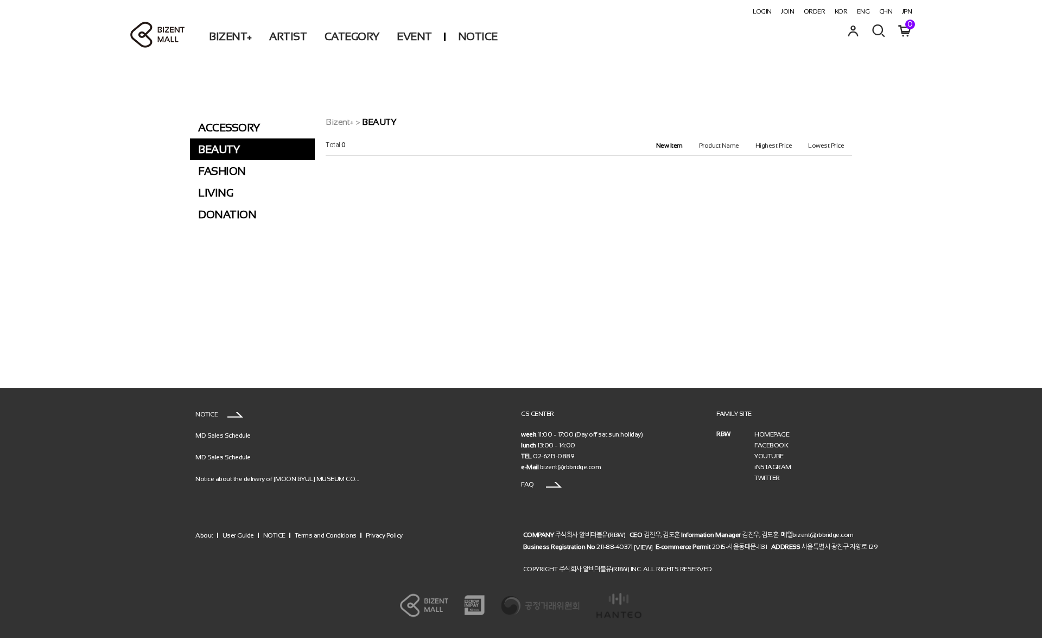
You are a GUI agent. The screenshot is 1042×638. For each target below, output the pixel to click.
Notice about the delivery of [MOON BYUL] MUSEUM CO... (277, 478)
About (204, 535)
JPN (907, 11)
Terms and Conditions (326, 535)
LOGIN (762, 11)
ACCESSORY (229, 128)
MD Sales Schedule (223, 435)
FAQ (528, 484)
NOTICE (478, 36)
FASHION (222, 171)
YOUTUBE (769, 456)
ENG (863, 11)
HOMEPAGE (771, 434)
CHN (886, 11)
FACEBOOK (771, 445)
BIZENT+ (230, 36)
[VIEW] (643, 547)
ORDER (814, 11)
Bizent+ (340, 122)
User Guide (238, 535)
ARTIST (288, 36)
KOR (841, 11)
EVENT (414, 36)
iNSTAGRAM (772, 467)
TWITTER (767, 478)
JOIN (787, 11)
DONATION (227, 214)
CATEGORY (352, 36)
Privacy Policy (384, 535)
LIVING (215, 193)
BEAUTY (218, 149)
